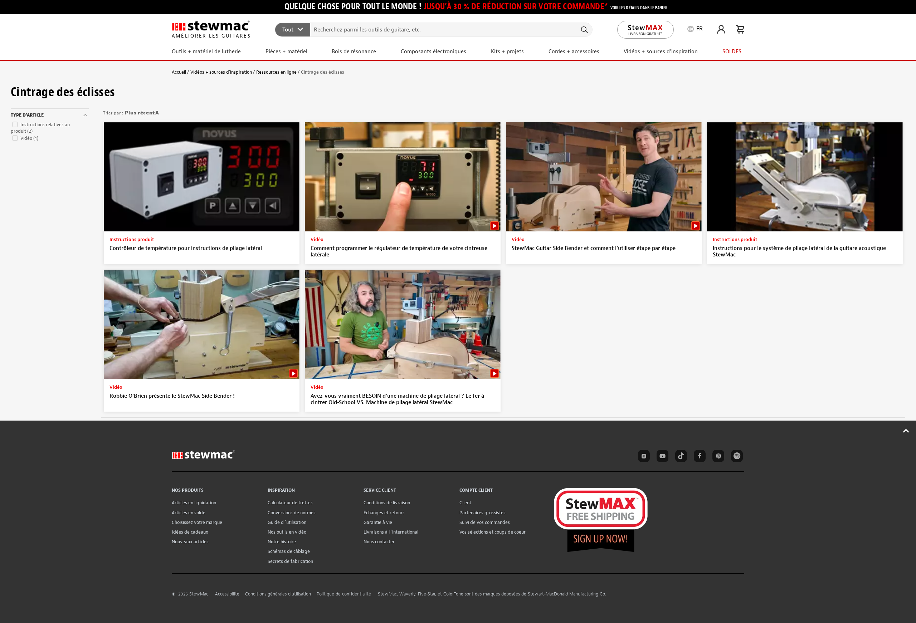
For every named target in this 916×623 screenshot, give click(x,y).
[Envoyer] (583, 29)
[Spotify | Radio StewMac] (736, 457)
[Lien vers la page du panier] (740, 29)
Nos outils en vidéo (287, 532)
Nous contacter (379, 542)
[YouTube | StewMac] (661, 457)
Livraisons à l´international (391, 532)
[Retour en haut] (906, 431)
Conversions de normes (292, 513)
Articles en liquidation (194, 503)
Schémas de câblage (289, 551)
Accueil (179, 72)
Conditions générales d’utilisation (278, 594)
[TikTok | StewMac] (680, 457)
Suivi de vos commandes (484, 522)
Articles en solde (188, 513)
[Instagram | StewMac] (642, 457)
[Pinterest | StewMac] (717, 457)
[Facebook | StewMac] (698, 457)
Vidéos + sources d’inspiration (221, 72)
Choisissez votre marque (197, 522)
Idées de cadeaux (190, 532)
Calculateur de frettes (290, 503)
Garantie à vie (378, 522)
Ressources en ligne (276, 72)
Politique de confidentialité (344, 594)
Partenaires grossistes (482, 513)
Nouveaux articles (190, 542)
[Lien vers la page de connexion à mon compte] (721, 29)
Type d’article (27, 115)
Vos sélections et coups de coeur (492, 532)
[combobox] (434, 29)
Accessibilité (227, 594)
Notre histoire (282, 542)
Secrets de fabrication (290, 561)
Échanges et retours (384, 513)
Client (465, 503)
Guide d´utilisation (287, 522)
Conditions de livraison (387, 503)
